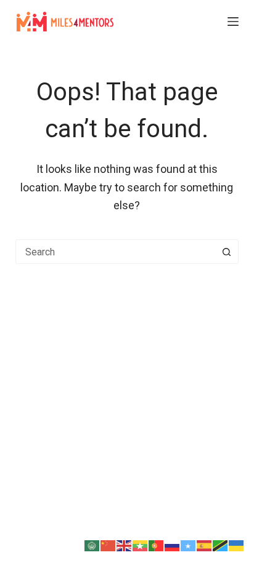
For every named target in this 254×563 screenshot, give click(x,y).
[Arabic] (92, 544)
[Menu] (233, 21)
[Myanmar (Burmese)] (141, 544)
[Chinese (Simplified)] (108, 544)
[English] (125, 544)
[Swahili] (221, 544)
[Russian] (173, 544)
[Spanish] (205, 544)
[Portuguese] (157, 544)
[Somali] (189, 544)
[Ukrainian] (237, 544)
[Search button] (226, 251)
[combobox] (115, 251)
